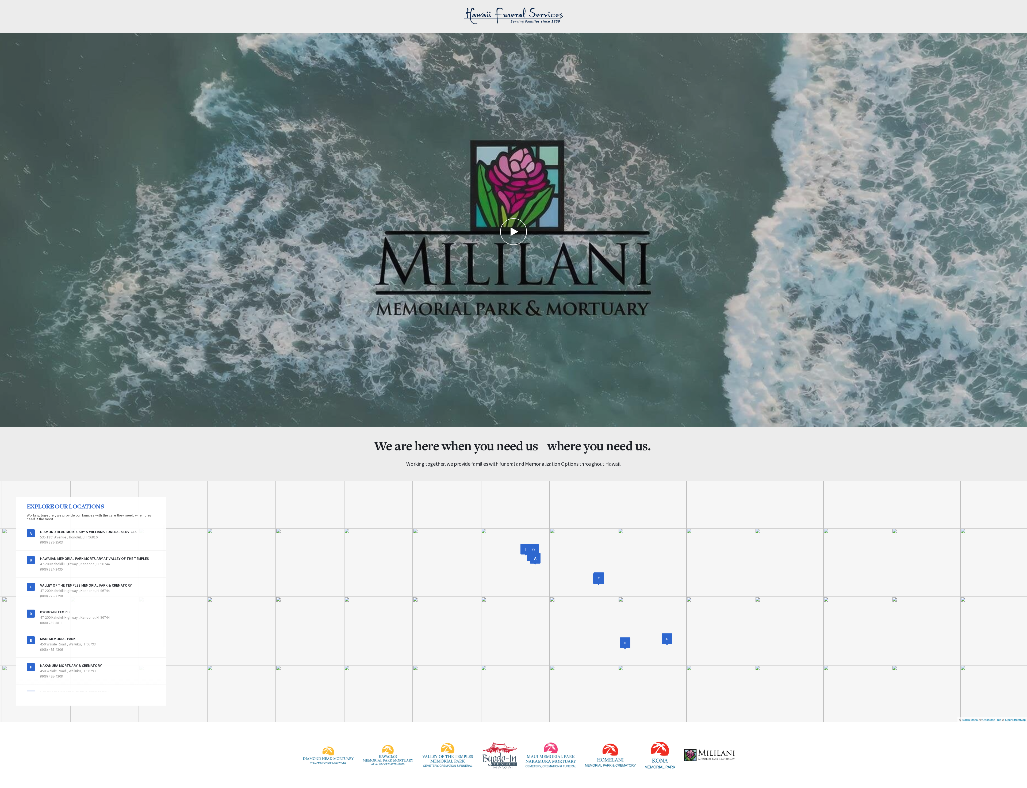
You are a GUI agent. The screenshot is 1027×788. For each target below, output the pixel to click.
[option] (513, 230)
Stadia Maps (970, 719)
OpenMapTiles (991, 719)
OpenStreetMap (1015, 719)
